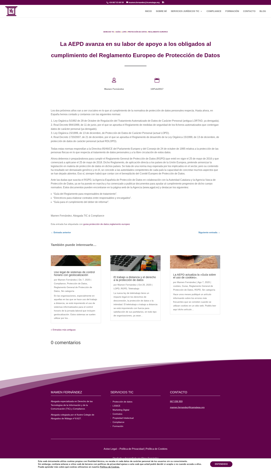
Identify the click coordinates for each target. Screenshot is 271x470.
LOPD (124, 32)
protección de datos (99, 224)
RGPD (124, 288)
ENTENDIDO (221, 464)
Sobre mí (161, 11)
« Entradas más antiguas (63, 329)
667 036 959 (176, 401)
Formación (232, 11)
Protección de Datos (137, 32)
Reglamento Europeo (158, 32)
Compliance (214, 11)
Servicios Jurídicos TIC (185, 11)
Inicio (148, 11)
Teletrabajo (133, 288)
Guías (118, 32)
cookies (177, 286)
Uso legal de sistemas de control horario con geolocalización (74, 274)
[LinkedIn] (163, 2)
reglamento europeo (120, 224)
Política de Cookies (156, 449)
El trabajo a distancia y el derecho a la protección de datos (135, 279)
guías (86, 224)
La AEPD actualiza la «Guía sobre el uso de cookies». (194, 276)
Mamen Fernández (67, 279)
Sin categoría (67, 291)
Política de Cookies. (110, 466)
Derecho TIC (108, 32)
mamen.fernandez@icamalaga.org (187, 407)
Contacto (249, 11)
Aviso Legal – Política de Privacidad (124, 449)
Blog (263, 11)
